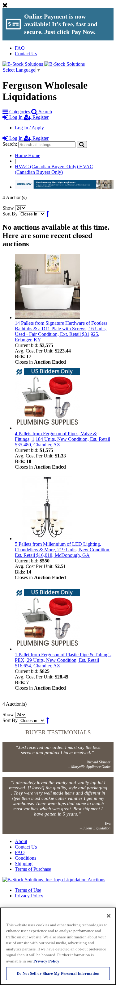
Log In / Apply (29, 127)
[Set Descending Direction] (47, 213)
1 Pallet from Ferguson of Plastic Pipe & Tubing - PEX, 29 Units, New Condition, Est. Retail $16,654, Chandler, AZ (63, 660)
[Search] (82, 144)
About (21, 841)
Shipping (23, 863)
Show (8, 208)
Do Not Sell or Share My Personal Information (58, 973)
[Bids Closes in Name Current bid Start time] (32, 213)
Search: (9, 144)
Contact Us (26, 53)
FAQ (20, 48)
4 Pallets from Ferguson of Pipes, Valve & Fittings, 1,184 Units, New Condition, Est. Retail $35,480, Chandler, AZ (62, 439)
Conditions (25, 858)
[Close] (108, 916)
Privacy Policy (29, 895)
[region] (58, 946)
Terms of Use (28, 890)
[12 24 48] (20, 208)
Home (27, 155)
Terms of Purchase (33, 869)
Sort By (10, 213)
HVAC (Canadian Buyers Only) (54, 169)
